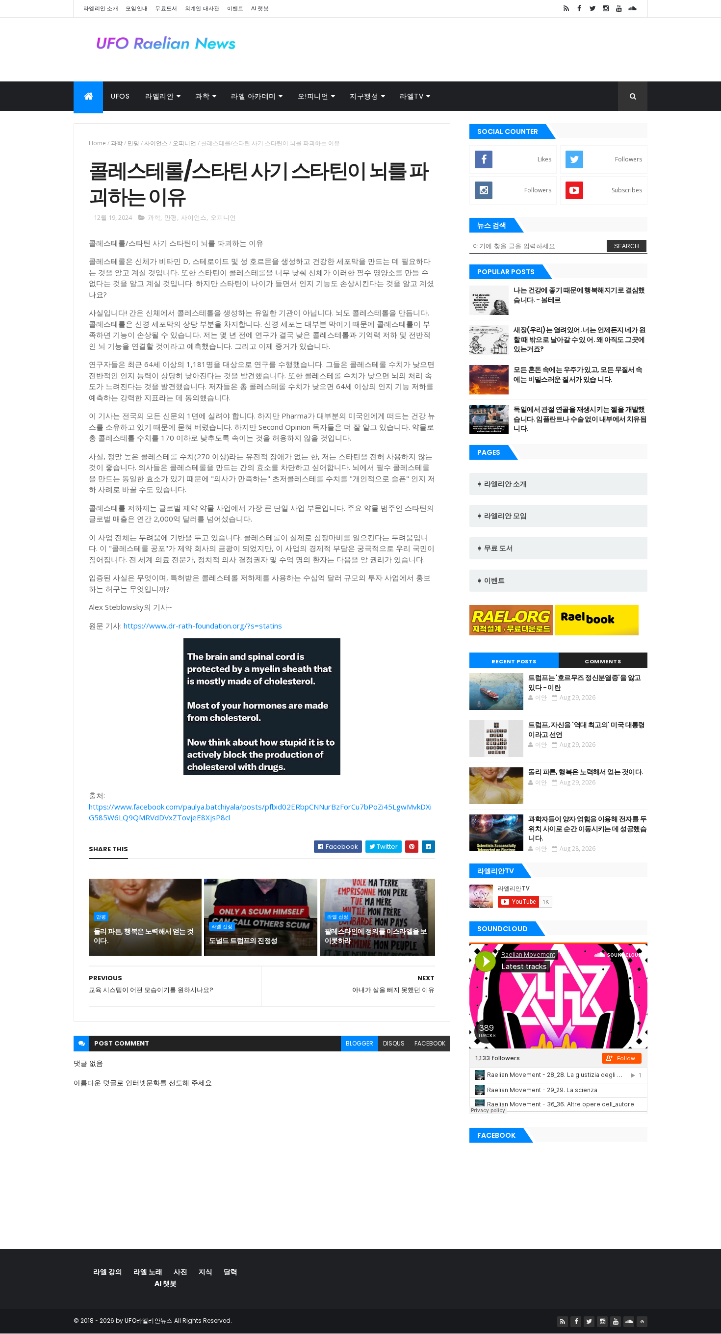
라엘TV (411, 96)
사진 (180, 1272)
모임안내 (137, 8)
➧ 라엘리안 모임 (502, 516)
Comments (603, 661)
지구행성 (364, 96)
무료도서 (166, 8)
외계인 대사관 (202, 8)
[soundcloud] (632, 8)
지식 (205, 1272)
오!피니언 (313, 96)
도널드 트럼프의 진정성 (243, 940)
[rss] (566, 8)
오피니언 (184, 143)
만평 (133, 143)
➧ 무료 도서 (495, 548)
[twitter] (592, 8)
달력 (230, 1272)
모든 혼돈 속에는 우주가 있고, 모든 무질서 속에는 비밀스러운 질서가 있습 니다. (578, 374)
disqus (394, 1043)
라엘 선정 (221, 926)
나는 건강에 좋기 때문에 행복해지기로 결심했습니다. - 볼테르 (579, 295)
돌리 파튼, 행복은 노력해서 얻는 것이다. (144, 936)
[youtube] (619, 8)
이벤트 (235, 8)
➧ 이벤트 (491, 580)
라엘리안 (159, 96)
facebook (429, 1043)
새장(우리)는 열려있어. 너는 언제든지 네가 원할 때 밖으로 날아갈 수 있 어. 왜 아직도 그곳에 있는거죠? (579, 339)
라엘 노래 (147, 1272)
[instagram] (605, 8)
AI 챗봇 (260, 8)
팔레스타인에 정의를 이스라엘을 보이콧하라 (376, 936)
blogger (359, 1043)
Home (97, 143)
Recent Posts (514, 661)
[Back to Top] (642, 1321)
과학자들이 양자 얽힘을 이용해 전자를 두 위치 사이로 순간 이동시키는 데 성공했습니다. (587, 828)
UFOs (120, 96)
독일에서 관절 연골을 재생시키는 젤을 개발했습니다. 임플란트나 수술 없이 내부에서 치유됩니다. (580, 418)
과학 (202, 96)
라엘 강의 (107, 1272)
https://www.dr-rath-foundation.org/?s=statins (203, 625)
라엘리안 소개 (100, 8)
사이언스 (156, 143)
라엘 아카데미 (253, 96)
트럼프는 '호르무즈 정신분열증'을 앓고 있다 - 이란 (584, 682)
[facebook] (579, 8)
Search (626, 246)
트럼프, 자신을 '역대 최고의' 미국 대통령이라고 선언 (586, 729)
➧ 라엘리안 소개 (502, 484)
